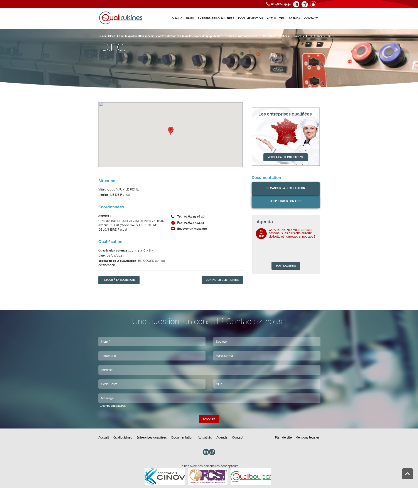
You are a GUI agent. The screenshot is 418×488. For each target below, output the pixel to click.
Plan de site (283, 437)
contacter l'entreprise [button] (222, 279)
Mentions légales (307, 437)
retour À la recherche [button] (119, 279)
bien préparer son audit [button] (286, 201)
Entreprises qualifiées (216, 18)
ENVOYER (209, 418)
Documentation (250, 18)
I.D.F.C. (331, 36)
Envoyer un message (192, 228)
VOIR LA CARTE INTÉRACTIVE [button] (285, 157)
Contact (311, 18)
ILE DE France (314, 36)
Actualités (276, 18)
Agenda (294, 18)
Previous (309, 221)
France (297, 36)
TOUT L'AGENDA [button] (286, 265)
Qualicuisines (183, 18)
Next (313, 221)
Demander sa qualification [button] (285, 188)
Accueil (103, 437)
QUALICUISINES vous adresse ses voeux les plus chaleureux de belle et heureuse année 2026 (292, 233)
